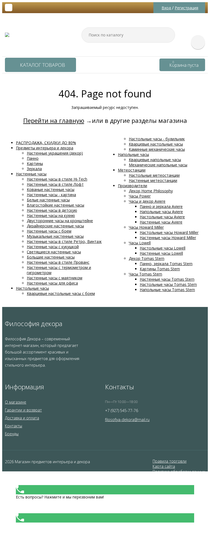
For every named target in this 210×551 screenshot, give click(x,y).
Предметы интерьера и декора (44, 147)
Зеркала (34, 168)
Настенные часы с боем (49, 231)
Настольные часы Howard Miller (169, 232)
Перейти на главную (53, 120)
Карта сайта (164, 466)
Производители (132, 185)
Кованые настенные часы (50, 189)
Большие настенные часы (51, 257)
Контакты (13, 425)
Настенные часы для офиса (52, 283)
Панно (33, 158)
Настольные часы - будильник (157, 138)
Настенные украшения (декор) (55, 153)
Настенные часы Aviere (161, 222)
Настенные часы (31, 173)
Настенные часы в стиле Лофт (55, 184)
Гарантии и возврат (23, 410)
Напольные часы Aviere (161, 211)
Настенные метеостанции (153, 180)
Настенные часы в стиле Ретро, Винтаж (64, 241)
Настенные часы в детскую (52, 210)
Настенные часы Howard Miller (168, 237)
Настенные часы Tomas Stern (167, 279)
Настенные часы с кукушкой (53, 246)
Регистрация (186, 7)
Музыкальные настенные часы (55, 236)
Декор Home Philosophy (151, 190)
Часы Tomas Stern (145, 274)
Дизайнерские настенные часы (55, 225)
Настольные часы (32, 288)
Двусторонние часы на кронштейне (60, 220)
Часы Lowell (140, 242)
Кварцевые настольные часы (156, 144)
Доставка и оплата (22, 417)
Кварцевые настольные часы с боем (61, 293)
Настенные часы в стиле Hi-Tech (57, 179)
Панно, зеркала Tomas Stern (166, 263)
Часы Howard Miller (146, 227)
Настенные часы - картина (51, 194)
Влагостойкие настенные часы (55, 205)
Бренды (12, 433)
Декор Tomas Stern (146, 258)
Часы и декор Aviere (147, 201)
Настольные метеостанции (154, 175)
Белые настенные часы (48, 199)
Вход (166, 7)
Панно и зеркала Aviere (161, 206)
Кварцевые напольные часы (155, 159)
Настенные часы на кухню (51, 215)
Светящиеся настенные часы (54, 251)
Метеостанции (131, 170)
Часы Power (140, 196)
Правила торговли (169, 461)
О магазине (15, 402)
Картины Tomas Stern (160, 268)
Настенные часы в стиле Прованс (58, 262)
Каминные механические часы (157, 149)
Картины (35, 163)
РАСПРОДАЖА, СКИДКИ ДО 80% (46, 142)
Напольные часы (133, 154)
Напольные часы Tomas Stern (167, 289)
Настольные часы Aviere (162, 216)
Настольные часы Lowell (162, 248)
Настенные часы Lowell (161, 253)
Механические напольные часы (158, 164)
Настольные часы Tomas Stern (168, 284)
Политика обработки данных (179, 471)
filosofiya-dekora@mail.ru (127, 419)
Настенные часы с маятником (54, 277)
